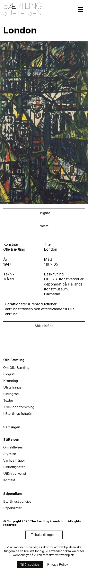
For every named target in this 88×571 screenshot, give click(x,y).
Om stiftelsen (13, 447)
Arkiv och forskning (18, 407)
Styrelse (9, 454)
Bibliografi (11, 394)
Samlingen (11, 427)
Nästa (44, 226)
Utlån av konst (14, 473)
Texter (8, 400)
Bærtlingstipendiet (17, 501)
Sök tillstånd (44, 326)
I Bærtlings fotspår (17, 414)
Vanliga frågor (14, 460)
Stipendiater (12, 508)
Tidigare (44, 213)
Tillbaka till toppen (44, 535)
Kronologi (10, 381)
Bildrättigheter (14, 467)
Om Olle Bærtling (16, 368)
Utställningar (13, 387)
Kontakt (9, 480)
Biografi (9, 374)
